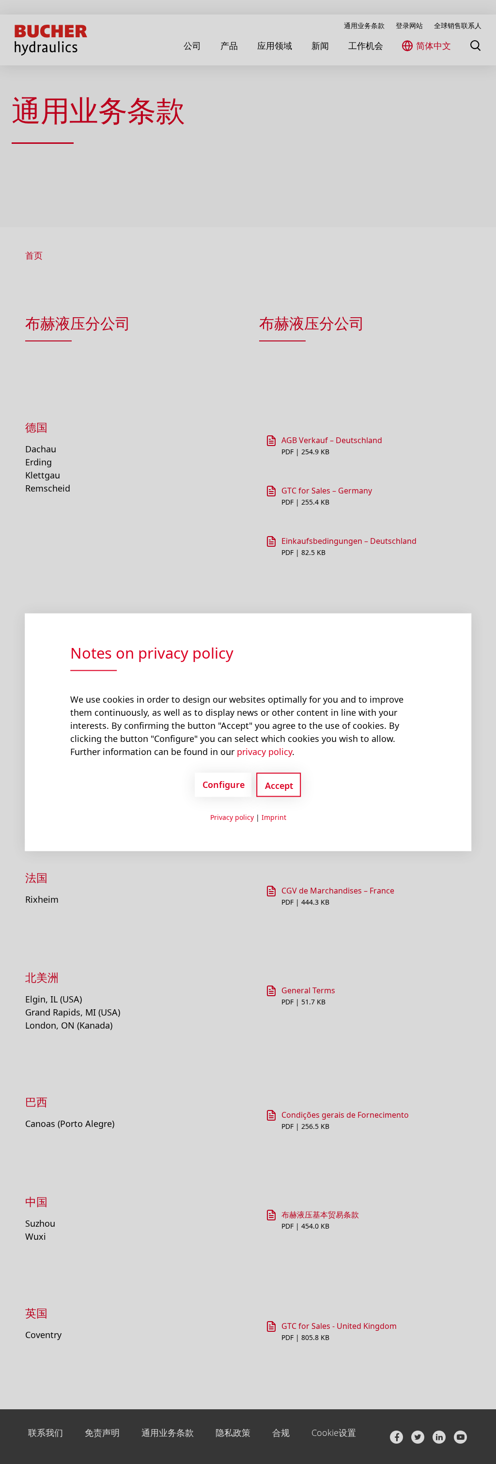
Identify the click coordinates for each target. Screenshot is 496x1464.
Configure (223, 784)
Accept (279, 785)
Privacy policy (232, 816)
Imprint (274, 816)
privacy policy (264, 751)
